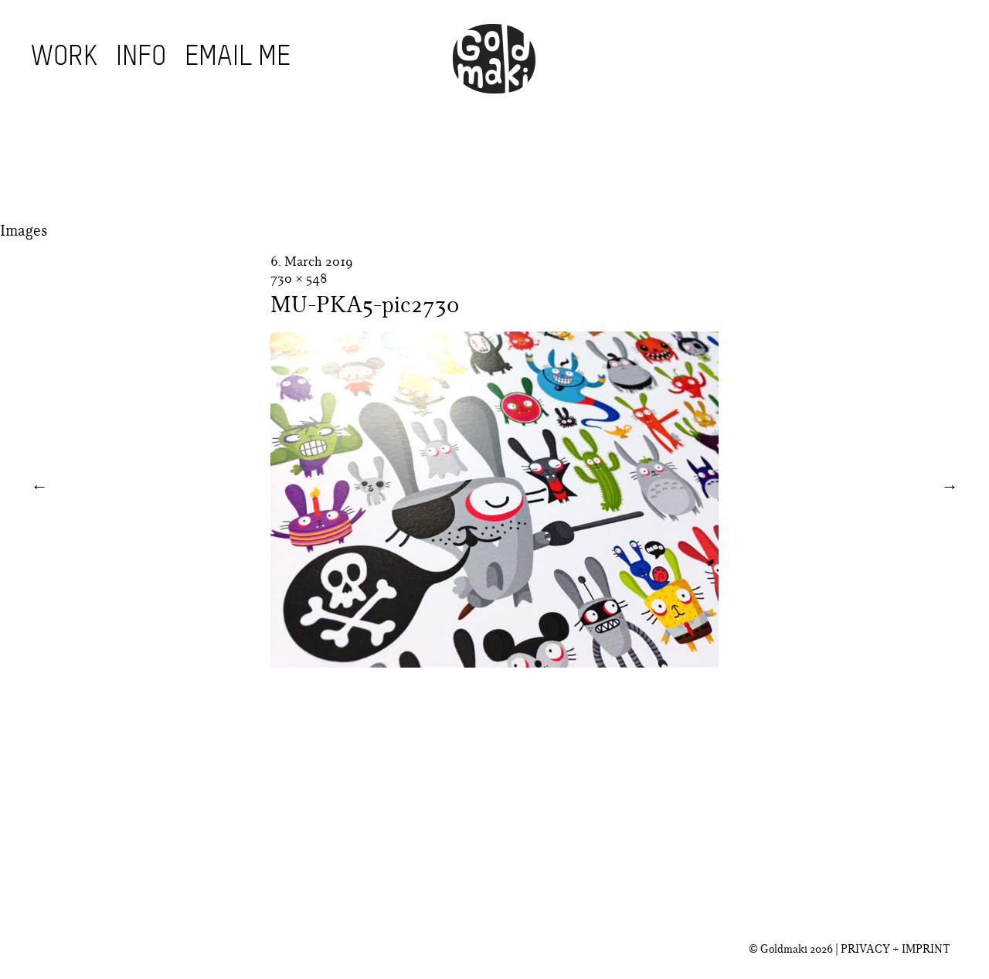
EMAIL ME (238, 57)
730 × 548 (299, 278)
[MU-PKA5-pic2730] (494, 662)
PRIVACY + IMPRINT (895, 949)
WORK (64, 57)
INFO (141, 57)
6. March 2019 (311, 261)
